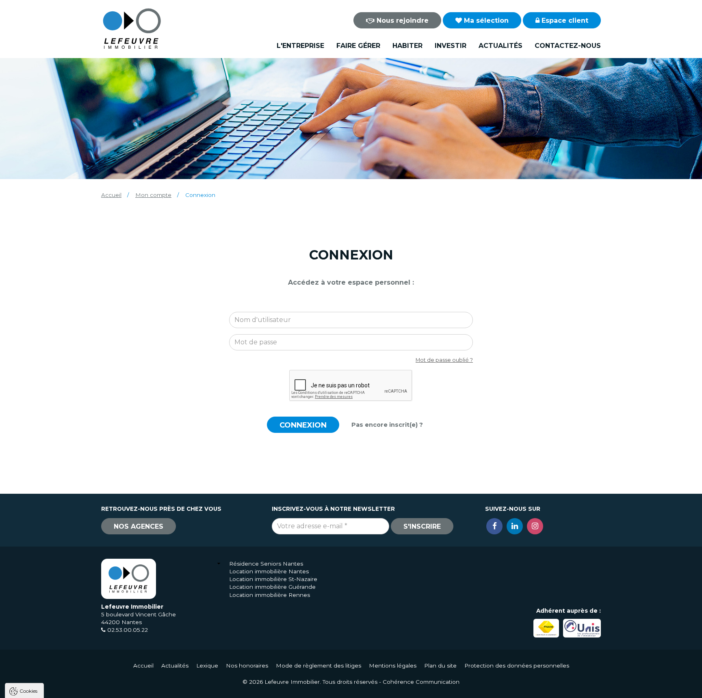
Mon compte (153, 195)
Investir (450, 46)
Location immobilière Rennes (269, 595)
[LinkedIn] (515, 526)
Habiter (407, 46)
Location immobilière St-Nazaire (273, 579)
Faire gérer (358, 46)
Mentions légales (392, 665)
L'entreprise (300, 46)
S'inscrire (422, 526)
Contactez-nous (568, 46)
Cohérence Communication (421, 682)
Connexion (303, 425)
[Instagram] (535, 526)
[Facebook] (494, 526)
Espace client (564, 20)
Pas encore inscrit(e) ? (387, 424)
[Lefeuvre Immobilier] (131, 28)
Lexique (207, 665)
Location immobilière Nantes (269, 571)
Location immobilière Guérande (272, 586)
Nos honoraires (247, 665)
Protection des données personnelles (516, 665)
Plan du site (440, 665)
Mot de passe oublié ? (444, 360)
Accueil (111, 195)
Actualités (500, 46)
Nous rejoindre (402, 20)
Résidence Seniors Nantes (266, 563)
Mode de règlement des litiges (318, 665)
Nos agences (138, 526)
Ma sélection (485, 20)
